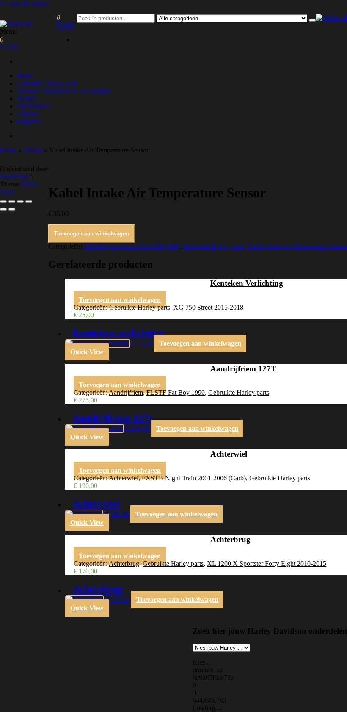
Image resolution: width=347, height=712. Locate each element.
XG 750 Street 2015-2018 (208, 307)
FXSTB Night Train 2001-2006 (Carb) (194, 478)
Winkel (32, 150)
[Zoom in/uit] (3, 201)
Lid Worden (33, 106)
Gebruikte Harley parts (47, 83)
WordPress (14, 176)
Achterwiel (123, 478)
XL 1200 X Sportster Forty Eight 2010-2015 (266, 563)
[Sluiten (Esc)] (28, 201)
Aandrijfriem (126, 392)
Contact (27, 113)
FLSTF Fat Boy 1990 (175, 392)
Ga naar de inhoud (25, 3)
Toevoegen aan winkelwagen (91, 233)
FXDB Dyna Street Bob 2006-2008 (132, 246)
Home (25, 75)
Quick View (87, 351)
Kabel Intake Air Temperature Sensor (297, 246)
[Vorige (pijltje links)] (3, 209)
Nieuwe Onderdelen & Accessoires (64, 90)
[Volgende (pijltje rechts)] (11, 209)
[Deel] (20, 201)
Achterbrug (124, 563)
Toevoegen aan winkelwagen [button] (120, 299)
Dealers (27, 98)
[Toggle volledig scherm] (11, 201)
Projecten (29, 121)
